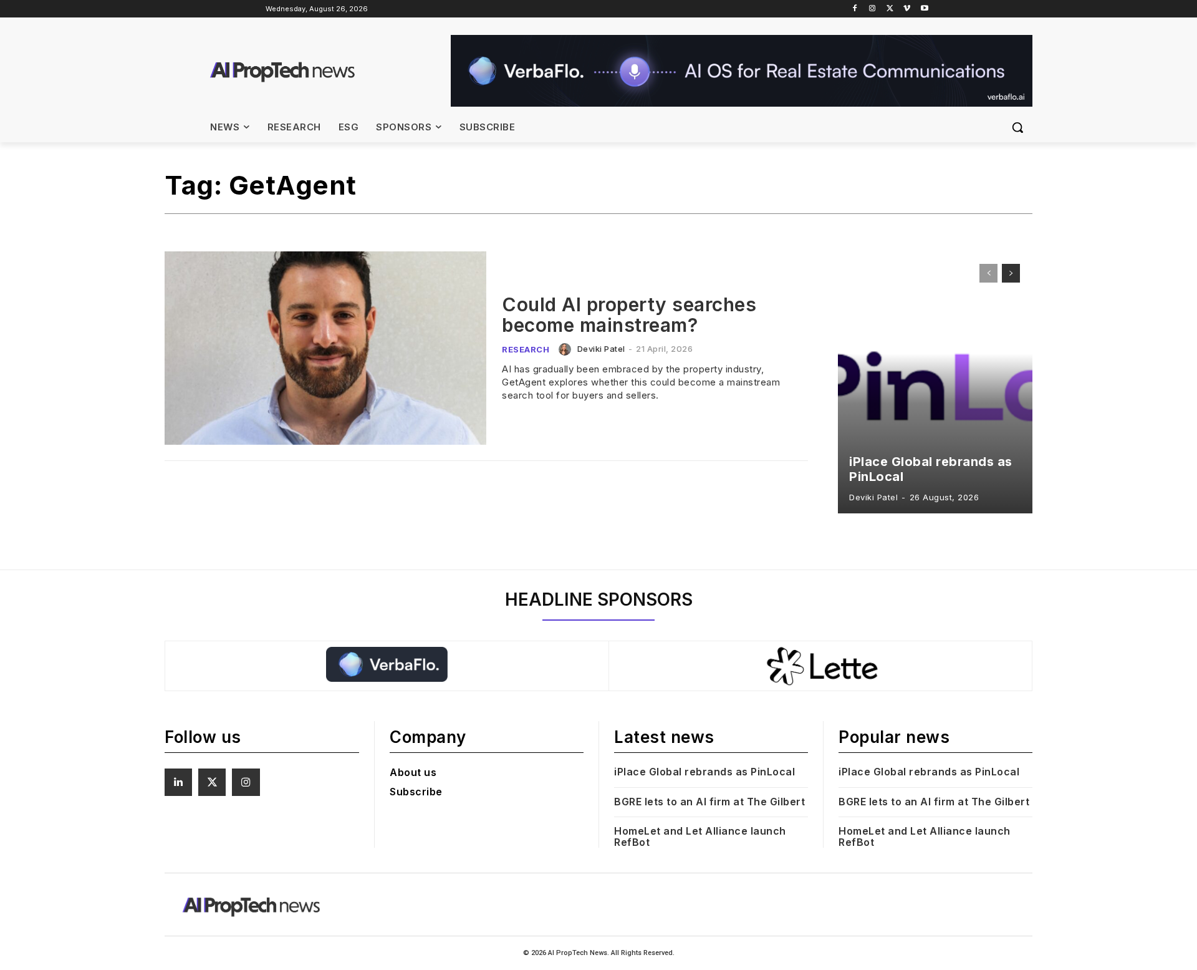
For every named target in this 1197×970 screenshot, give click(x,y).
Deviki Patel (601, 349)
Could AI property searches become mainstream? (629, 314)
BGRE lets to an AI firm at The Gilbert (711, 801)
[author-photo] (567, 349)
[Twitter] (890, 9)
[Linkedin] (178, 782)
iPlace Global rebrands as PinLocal (704, 771)
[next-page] (1011, 273)
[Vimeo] (907, 9)
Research (525, 349)
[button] (1017, 127)
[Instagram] (872, 9)
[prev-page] (988, 273)
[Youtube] (924, 9)
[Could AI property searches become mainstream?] (325, 348)
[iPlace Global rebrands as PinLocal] (935, 382)
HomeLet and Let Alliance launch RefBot (700, 836)
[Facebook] (855, 9)
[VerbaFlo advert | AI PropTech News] (741, 71)
